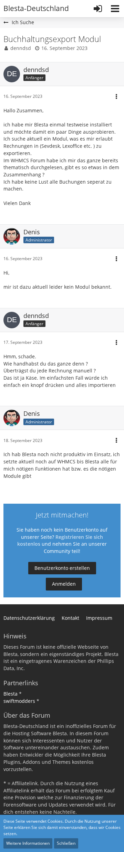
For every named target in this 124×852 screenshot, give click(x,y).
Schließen (66, 843)
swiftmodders (19, 701)
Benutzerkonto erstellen (62, 568)
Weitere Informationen (28, 843)
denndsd (20, 48)
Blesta (10, 693)
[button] (115, 9)
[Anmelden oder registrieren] (98, 9)
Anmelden (64, 584)
